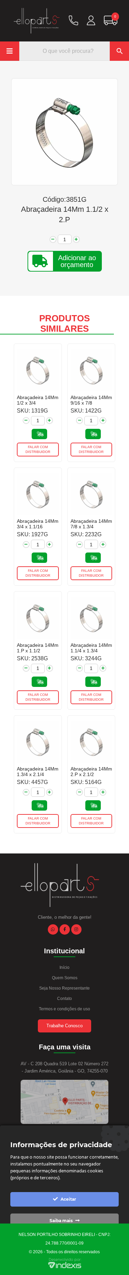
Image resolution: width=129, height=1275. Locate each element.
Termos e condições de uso (64, 1009)
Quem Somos (64, 977)
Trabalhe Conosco (64, 1025)
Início (64, 967)
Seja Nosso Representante (64, 988)
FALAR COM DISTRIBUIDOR (37, 449)
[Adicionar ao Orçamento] (39, 434)
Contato (64, 998)
